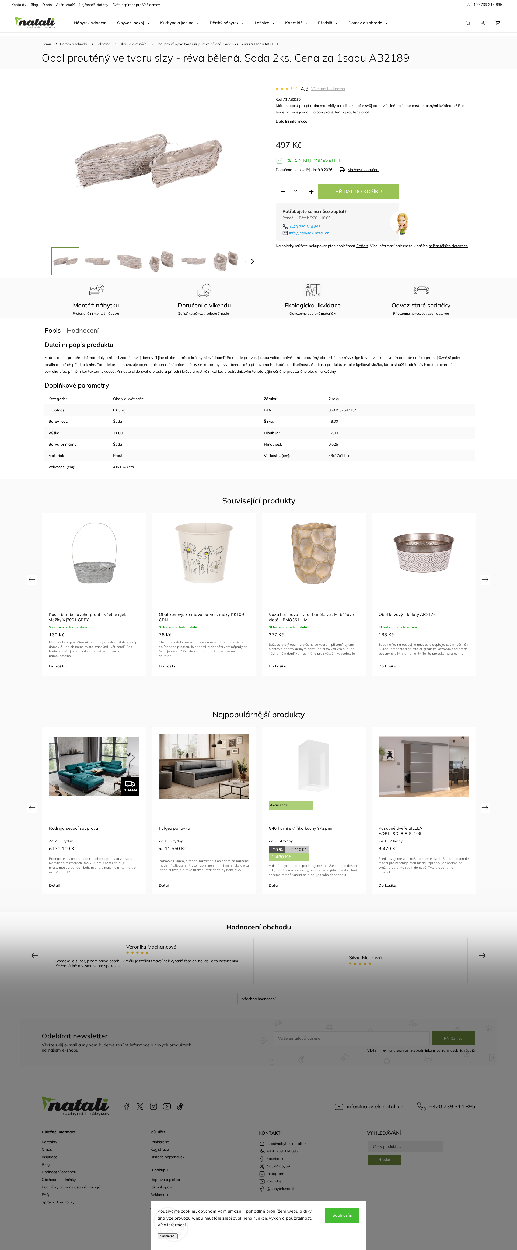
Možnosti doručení (363, 169)
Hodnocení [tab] (83, 330)
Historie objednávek (167, 1157)
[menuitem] (90, 22)
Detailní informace (291, 121)
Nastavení (168, 1236)
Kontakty (19, 4)
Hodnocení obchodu (59, 1172)
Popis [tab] (52, 330)
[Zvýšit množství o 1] (311, 192)
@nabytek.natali (180, 1106)
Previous (33, 579)
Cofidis (362, 245)
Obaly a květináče (128, 398)
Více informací (172, 1224)
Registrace (159, 1149)
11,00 (118, 433)
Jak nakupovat (162, 1187)
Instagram (153, 1106)
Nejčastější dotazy (93, 4)
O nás (47, 4)
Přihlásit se (453, 1038)
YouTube (167, 1106)
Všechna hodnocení (328, 88)
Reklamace (159, 1194)
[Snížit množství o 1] (282, 192)
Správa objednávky (58, 1202)
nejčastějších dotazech (448, 245)
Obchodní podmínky (59, 1179)
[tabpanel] (94, 594)
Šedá (117, 421)
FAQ (45, 1194)
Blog (34, 4)
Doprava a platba (165, 1179)
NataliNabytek (140, 1106)
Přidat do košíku (358, 191)
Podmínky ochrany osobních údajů (71, 1187)
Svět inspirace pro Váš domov (136, 4)
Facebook (127, 1106)
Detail (54, 885)
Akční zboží (65, 4)
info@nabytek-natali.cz (309, 232)
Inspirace (49, 1157)
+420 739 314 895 (304, 226)
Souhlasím (342, 1215)
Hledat (384, 1159)
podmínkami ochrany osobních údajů (445, 1050)
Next (486, 579)
